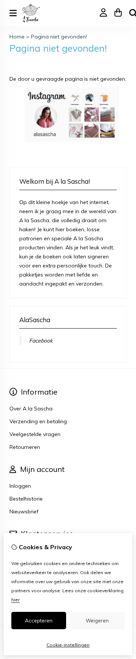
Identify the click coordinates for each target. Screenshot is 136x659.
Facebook (41, 340)
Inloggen (20, 485)
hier (15, 599)
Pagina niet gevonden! (59, 36)
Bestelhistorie (26, 498)
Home (17, 36)
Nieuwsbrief (24, 511)
